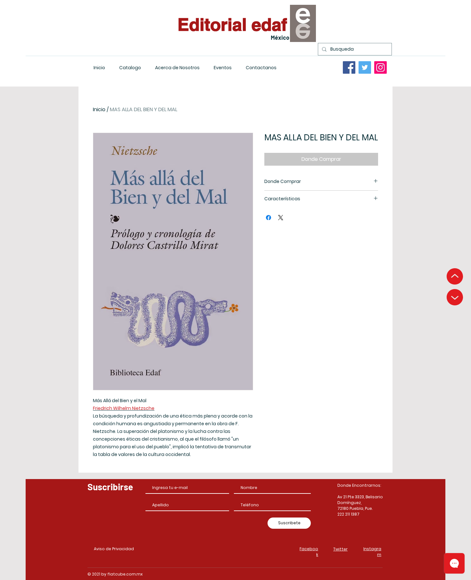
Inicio (99, 109)
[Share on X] (281, 217)
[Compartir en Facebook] (268, 217)
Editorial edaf (232, 24)
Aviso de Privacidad (114, 548)
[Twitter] (365, 67)
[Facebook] (349, 67)
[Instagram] (380, 67)
